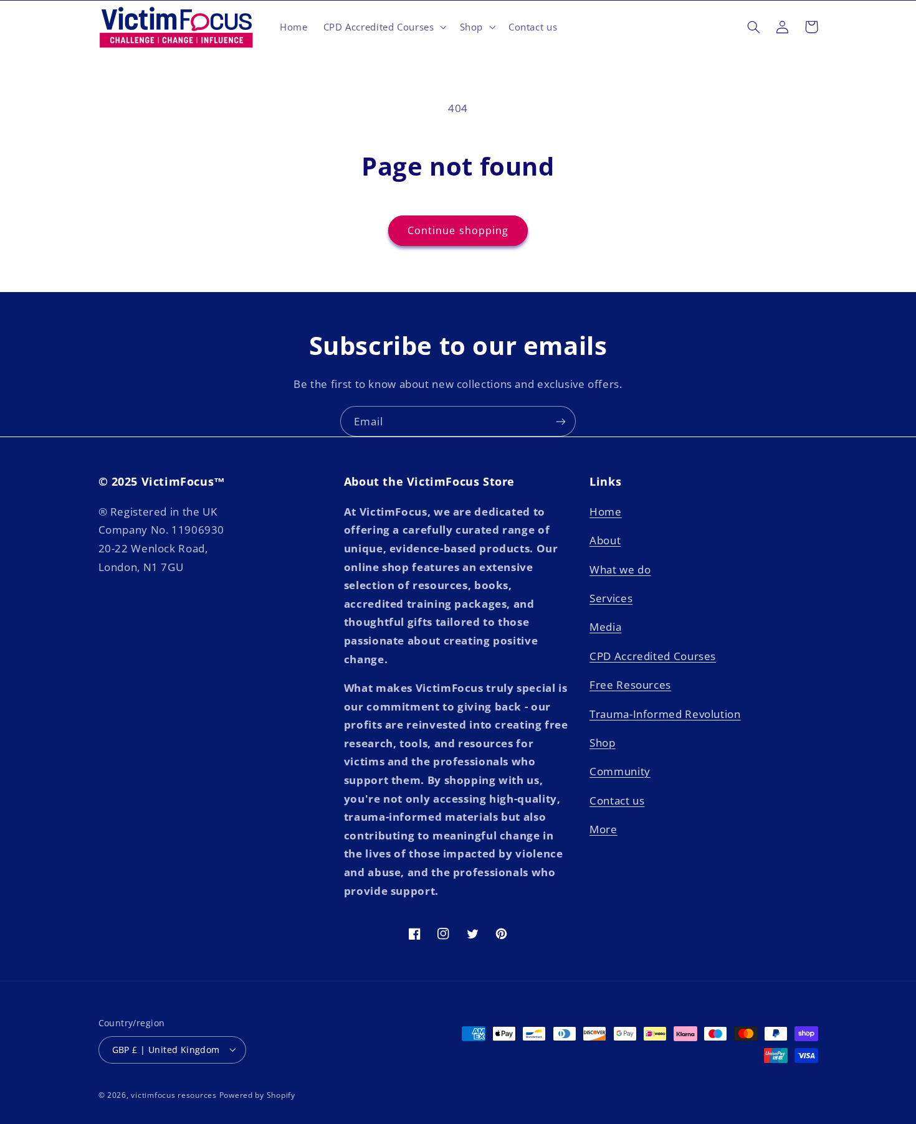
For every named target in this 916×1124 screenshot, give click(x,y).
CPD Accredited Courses (652, 655)
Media (605, 627)
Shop (602, 742)
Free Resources (630, 685)
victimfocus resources (173, 1094)
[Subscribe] (560, 421)
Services (610, 597)
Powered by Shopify (257, 1094)
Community (620, 771)
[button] (383, 26)
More (603, 829)
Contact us (616, 800)
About (605, 540)
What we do (620, 569)
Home (605, 511)
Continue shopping (458, 230)
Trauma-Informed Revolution (664, 713)
